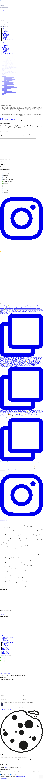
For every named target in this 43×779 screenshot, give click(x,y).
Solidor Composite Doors (8, 62)
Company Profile (5, 12)
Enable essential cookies (5, 769)
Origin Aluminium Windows (9, 59)
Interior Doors (4, 36)
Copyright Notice (5, 640)
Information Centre (5, 11)
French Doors (4, 38)
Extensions (4, 73)
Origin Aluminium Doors (8, 63)
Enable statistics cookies (5, 774)
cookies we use (7, 767)
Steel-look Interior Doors (6, 68)
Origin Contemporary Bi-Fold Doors (10, 67)
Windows (4, 33)
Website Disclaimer (5, 649)
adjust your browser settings (20, 776)
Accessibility (4, 638)
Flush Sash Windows (8, 58)
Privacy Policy (4, 647)
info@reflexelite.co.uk (4, 7)
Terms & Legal (5, 648)
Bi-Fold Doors (4, 65)
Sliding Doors (4, 37)
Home (3, 9)
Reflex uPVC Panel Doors (9, 64)
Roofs (3, 40)
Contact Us (4, 13)
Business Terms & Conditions (7, 637)
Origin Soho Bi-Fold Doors (9, 66)
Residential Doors (5, 34)
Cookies (3, 639)
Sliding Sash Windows (8, 60)
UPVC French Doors (8, 71)
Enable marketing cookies (16, 774)
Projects (3, 10)
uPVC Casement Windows (9, 57)
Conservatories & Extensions (7, 39)
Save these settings (3, 778)
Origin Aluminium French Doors (10, 72)
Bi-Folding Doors (5, 35)
